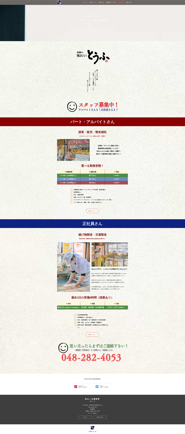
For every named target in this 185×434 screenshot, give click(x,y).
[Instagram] (75, 386)
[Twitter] (97, 386)
